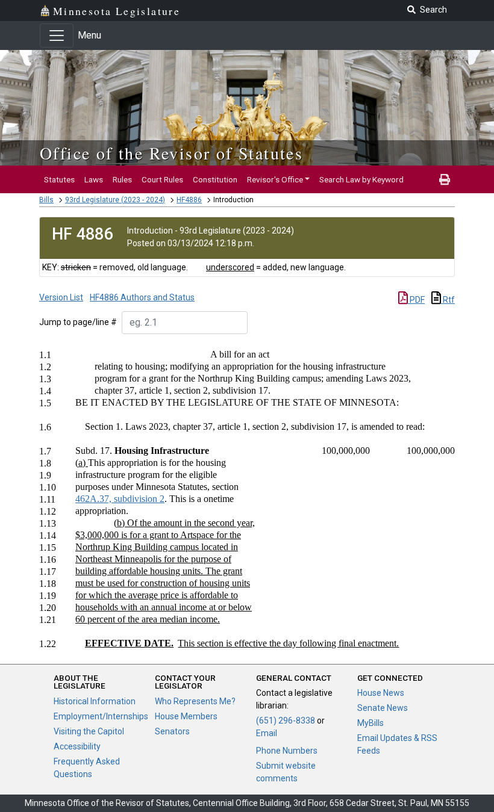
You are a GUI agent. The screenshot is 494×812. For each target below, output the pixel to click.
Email (266, 733)
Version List (61, 297)
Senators (172, 731)
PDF (416, 300)
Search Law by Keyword (361, 179)
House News (380, 693)
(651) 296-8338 (285, 720)
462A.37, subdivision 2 (119, 499)
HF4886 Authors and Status (142, 297)
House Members (186, 716)
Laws (93, 179)
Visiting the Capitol (89, 731)
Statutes (59, 179)
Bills (46, 200)
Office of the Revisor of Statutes (171, 152)
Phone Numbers (286, 750)
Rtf (448, 300)
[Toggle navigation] (56, 35)
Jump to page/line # (78, 322)
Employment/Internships (101, 716)
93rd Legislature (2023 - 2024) (115, 200)
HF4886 (189, 200)
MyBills (370, 723)
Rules (122, 179)
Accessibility (77, 746)
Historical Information (95, 701)
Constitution (215, 179)
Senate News (382, 708)
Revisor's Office (275, 179)
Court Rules (162, 179)
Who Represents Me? (195, 701)
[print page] (444, 179)
